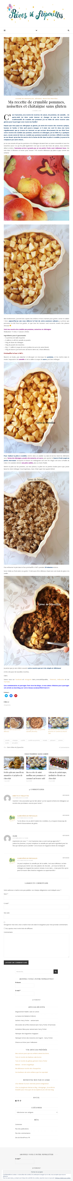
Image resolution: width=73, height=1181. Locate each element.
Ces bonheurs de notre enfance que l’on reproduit (31, 1072)
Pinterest (53, 679)
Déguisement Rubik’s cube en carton (27, 1012)
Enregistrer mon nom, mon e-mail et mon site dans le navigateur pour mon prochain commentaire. (36, 925)
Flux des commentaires (22, 1133)
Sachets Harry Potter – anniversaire (27, 1020)
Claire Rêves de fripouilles (15, 747)
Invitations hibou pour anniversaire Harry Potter (31, 1029)
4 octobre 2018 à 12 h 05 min (25, 818)
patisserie (52, 740)
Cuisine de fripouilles (24, 98)
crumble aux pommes (34, 740)
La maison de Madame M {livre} (25, 1016)
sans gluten (15, 743)
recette (7, 743)
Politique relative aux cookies (63, 1178)
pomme (60, 740)
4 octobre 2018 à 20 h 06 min (25, 860)
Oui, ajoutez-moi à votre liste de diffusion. (19, 928)
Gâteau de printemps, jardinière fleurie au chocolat (58, 775)
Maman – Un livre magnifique (24, 1065)
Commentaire (8, 932)
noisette (45, 740)
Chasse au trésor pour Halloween (26, 1042)
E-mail (6, 903)
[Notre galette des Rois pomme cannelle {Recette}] (36, 723)
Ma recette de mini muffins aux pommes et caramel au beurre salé (57, 731)
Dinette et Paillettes (21, 796)
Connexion (18, 1124)
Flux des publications (22, 1129)
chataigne (15, 740)
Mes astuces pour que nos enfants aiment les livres (32, 1053)
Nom (6, 894)
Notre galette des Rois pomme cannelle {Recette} (35, 730)
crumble (23, 740)
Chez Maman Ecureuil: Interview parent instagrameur (32, 1084)
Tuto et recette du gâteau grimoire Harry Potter (31, 1061)
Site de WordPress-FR (22, 1137)
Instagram (28, 679)
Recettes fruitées (50, 98)
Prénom (18, 982)
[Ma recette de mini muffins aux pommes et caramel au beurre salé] (58, 723)
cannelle (7, 740)
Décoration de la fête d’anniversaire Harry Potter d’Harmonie (35, 1025)
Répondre (66, 795)
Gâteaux (38, 98)
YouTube (7, 682)
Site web (7, 913)
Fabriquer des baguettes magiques (26, 1033)
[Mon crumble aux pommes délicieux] (14, 723)
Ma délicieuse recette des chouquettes (28, 1068)
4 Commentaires (64, 747)
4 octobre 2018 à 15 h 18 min (20, 838)
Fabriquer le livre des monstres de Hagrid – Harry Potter (34, 1038)
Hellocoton (60, 679)
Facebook (18, 679)
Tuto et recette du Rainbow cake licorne (28, 1057)
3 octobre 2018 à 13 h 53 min (20, 798)
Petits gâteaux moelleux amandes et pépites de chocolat (14, 775)
